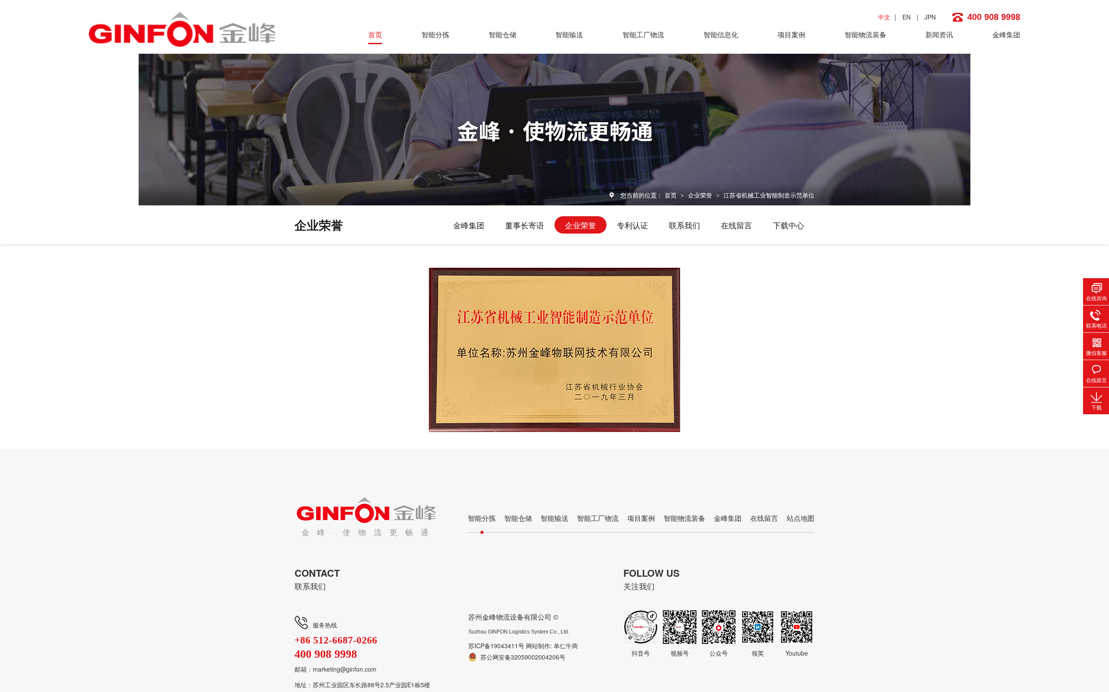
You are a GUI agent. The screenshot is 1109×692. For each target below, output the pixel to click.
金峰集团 (1006, 34)
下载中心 (788, 225)
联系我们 (684, 225)
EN (906, 17)
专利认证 (632, 225)
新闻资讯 (939, 34)
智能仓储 (502, 34)
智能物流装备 (865, 34)
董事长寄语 (524, 225)
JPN (930, 17)
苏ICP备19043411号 (496, 645)
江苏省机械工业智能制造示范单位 (768, 195)
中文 (884, 17)
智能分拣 (435, 34)
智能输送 (569, 34)
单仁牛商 (566, 645)
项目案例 (791, 34)
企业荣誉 (701, 195)
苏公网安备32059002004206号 (522, 657)
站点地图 (800, 518)
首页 (375, 34)
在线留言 (736, 225)
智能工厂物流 (643, 34)
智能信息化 (721, 34)
